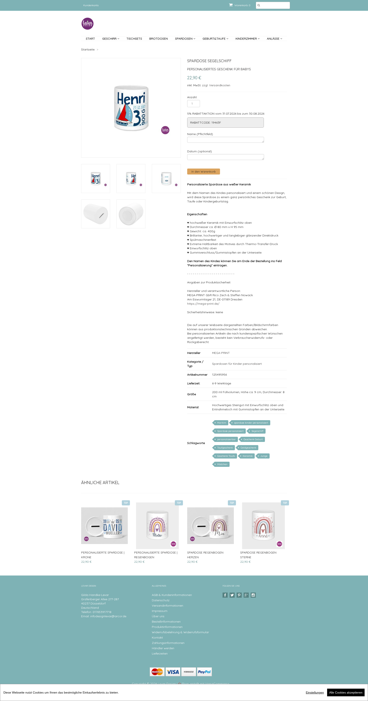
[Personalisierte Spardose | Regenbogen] (157, 525)
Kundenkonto (91, 5)
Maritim (221, 422)
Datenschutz (161, 600)
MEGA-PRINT (221, 353)
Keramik (248, 455)
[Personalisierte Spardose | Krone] (104, 525)
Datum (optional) (199, 151)
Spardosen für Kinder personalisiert (237, 364)
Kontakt (157, 637)
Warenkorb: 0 (242, 5)
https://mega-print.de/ (203, 304)
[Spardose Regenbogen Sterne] (263, 525)
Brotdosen (158, 38)
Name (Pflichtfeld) (200, 134)
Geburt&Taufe (214, 38)
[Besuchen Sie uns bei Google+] (247, 595)
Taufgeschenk (225, 447)
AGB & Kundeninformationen (172, 595)
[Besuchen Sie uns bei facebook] (226, 595)
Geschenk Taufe (226, 455)
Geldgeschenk (248, 447)
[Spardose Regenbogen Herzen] (210, 525)
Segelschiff (257, 431)
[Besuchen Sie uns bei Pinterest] (240, 595)
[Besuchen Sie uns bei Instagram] (254, 595)
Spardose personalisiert (230, 431)
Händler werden (163, 648)
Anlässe (273, 38)
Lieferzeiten (160, 653)
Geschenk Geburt (253, 439)
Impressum (159, 611)
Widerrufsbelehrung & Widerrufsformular (180, 632)
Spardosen (184, 38)
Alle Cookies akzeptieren (345, 692)
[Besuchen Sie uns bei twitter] (233, 595)
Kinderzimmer (247, 38)
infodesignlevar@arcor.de (108, 616)
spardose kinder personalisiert (251, 422)
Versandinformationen (167, 605)
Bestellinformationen (166, 621)
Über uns (158, 616)
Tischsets (134, 38)
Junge (263, 455)
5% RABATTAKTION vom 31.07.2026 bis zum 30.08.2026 (225, 113)
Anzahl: (192, 97)
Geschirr (109, 38)
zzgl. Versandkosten (216, 85)
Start (90, 38)
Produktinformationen (167, 627)
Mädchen (222, 464)
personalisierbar (226, 439)
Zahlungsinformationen (168, 643)
